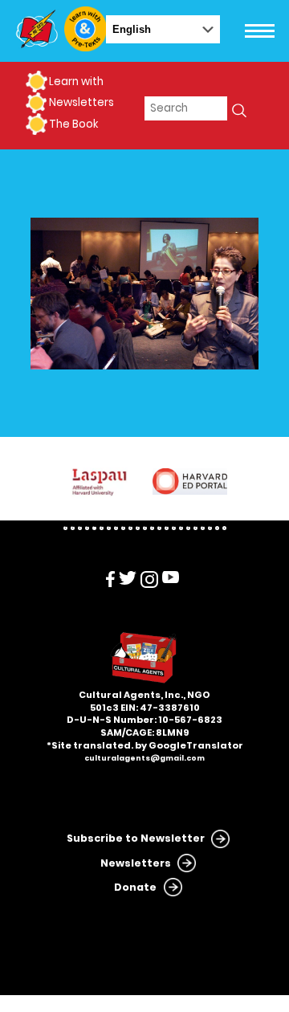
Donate (135, 887)
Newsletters (81, 102)
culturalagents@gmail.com (144, 758)
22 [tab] (217, 528)
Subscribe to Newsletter (136, 838)
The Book (73, 124)
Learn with (76, 81)
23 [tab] (224, 528)
